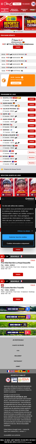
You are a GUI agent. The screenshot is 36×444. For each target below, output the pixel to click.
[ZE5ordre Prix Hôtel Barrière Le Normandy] (15, 98)
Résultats (32, 152)
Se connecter (26, 4)
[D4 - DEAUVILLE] (19, 98)
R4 (1, 114)
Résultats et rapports (14, 10)
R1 (1, 98)
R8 (1, 135)
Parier (18, 47)
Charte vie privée (18, 345)
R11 (1, 156)
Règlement (18, 356)
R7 (1, 130)
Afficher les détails (23, 231)
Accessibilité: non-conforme (12, 435)
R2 (1, 103)
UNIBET (18, 366)
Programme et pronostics (5, 10)
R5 (1, 119)
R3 (1, 108)
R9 (1, 140)
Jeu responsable (18, 340)
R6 (1, 124)
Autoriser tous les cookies (18, 237)
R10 (1, 151)
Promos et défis (24, 10)
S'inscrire (17, 4)
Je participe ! (16, 83)
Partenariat (18, 361)
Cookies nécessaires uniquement (18, 243)
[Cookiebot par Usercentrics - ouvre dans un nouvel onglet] (25, 199)
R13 (1, 145)
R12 (1, 161)
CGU (18, 350)
